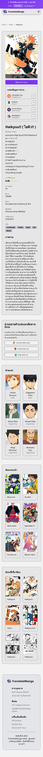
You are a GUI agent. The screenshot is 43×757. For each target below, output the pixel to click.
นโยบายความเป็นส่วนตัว (21, 695)
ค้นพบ (11, 25)
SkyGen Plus (17, 724)
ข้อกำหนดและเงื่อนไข (20, 692)
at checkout (28, 6)
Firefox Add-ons (23, 349)
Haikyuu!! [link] (19, 25)
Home (4, 25)
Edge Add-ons (23, 355)
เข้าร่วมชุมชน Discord (21, 705)
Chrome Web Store (23, 343)
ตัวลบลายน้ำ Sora (19, 728)
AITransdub (16, 720)
